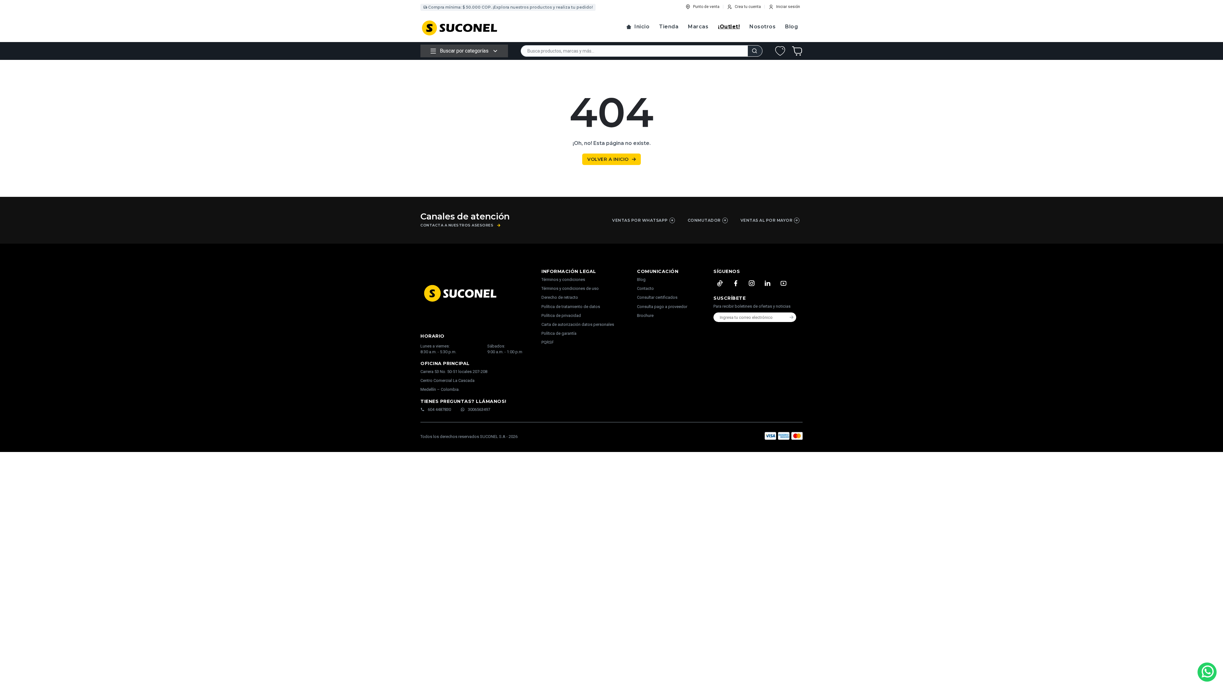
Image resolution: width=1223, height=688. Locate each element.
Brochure (645, 315)
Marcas (698, 27)
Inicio (641, 27)
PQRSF (547, 342)
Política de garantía (558, 333)
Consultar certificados (657, 297)
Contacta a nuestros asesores (456, 225)
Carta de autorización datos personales (577, 324)
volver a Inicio (608, 159)
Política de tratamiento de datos (570, 306)
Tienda (668, 27)
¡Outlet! (729, 27)
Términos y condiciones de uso (570, 288)
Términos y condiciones (563, 279)
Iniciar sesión (788, 6)
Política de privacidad (561, 315)
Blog (791, 27)
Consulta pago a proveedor (662, 306)
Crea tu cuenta (748, 6)
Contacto (645, 288)
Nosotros (762, 27)
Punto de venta (706, 6)
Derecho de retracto (559, 297)
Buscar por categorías (464, 51)
